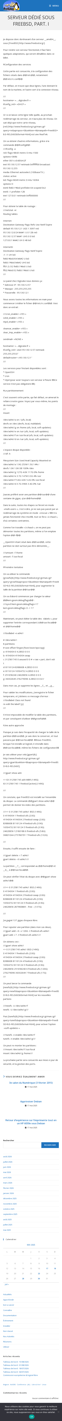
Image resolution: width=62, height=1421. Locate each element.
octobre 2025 (8, 1209)
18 (55, 1268)
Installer (6, 1326)
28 (23, 1278)
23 (39, 1273)
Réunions (7, 1341)
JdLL (29, 1385)
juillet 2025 (7, 1224)
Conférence (21, 1385)
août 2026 (7, 1156)
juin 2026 (7, 1167)
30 (39, 1278)
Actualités (7, 1294)
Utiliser (6, 1347)
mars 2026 (7, 1182)
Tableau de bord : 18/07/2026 (16, 1368)
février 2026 (8, 1188)
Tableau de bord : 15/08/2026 (16, 1361)
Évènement (8, 1320)
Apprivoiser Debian (31, 1101)
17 (47, 1268)
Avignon (6, 1385)
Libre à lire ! (36, 1385)
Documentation (10, 1315)
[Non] (58, 1411)
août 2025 (7, 1219)
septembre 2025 (10, 1214)
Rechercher (8, 1140)
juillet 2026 (7, 1162)
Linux (44, 1385)
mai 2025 (7, 1230)
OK (31, 1417)
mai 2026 (7, 1172)
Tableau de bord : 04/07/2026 (16, 1372)
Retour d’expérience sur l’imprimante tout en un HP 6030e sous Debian (31, 1122)
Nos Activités (8, 1336)
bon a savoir (8, 1305)
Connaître (7, 1310)
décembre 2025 (10, 1198)
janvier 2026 (8, 1193)
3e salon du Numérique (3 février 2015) (31, 1082)
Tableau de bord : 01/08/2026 (16, 1365)
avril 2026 (7, 1177)
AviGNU (13, 1385)
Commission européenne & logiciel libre (20, 1375)
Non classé (8, 1331)
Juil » (7, 1284)
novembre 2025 (10, 1203)
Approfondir (8, 1299)
